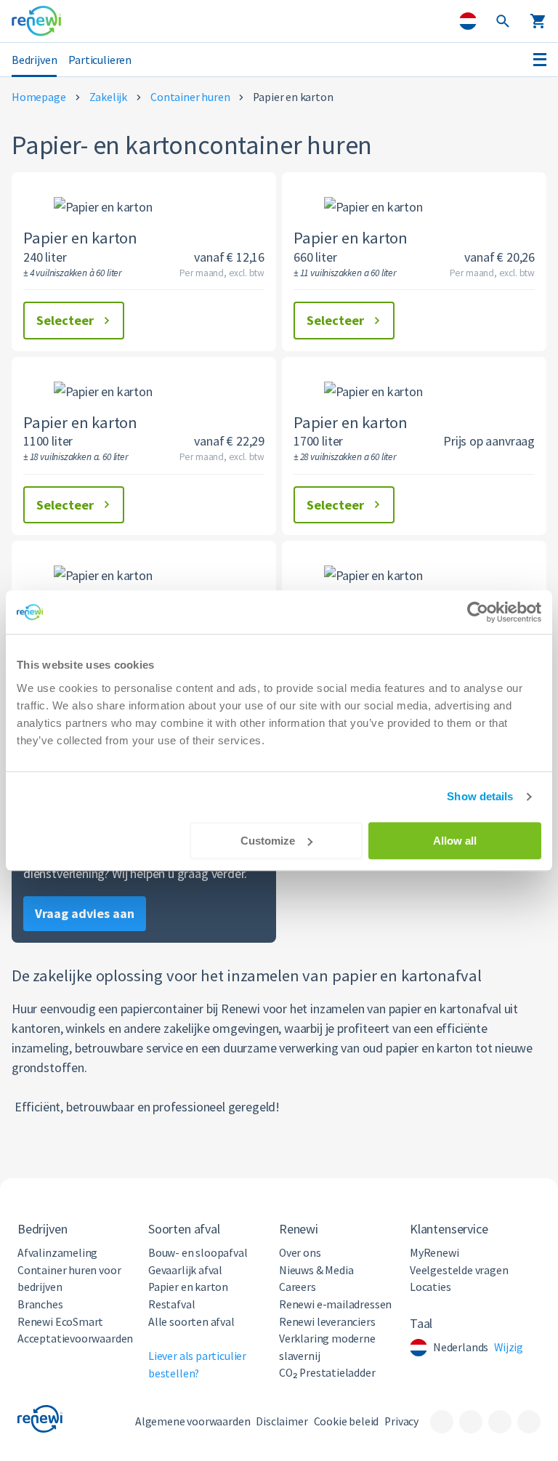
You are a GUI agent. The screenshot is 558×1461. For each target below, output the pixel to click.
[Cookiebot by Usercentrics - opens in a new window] (477, 612)
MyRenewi (434, 1253)
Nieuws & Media (316, 1270)
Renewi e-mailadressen (335, 1304)
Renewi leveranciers (327, 1322)
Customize (267, 840)
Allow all (455, 840)
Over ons (300, 1253)
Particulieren (100, 59)
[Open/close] (539, 59)
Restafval (171, 1304)
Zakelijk (108, 97)
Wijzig (508, 1347)
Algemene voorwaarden (192, 1421)
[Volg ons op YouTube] (529, 1421)
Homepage (39, 97)
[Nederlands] (467, 21)
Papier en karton (188, 1287)
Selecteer (65, 320)
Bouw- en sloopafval (198, 1253)
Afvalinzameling (57, 1253)
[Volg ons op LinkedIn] (470, 1421)
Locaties (430, 1287)
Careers (297, 1287)
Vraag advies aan (84, 913)
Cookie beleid (346, 1421)
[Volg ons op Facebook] (441, 1421)
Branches (40, 1304)
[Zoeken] (503, 21)
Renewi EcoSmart (60, 1322)
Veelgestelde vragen (459, 1270)
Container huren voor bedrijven (69, 1279)
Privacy (401, 1421)
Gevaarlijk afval (185, 1270)
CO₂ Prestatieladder (327, 1373)
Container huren (190, 97)
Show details (480, 796)
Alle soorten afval (191, 1322)
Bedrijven (34, 59)
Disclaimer (281, 1421)
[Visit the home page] (36, 21)
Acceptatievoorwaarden (75, 1338)
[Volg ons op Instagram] (500, 1421)
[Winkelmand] (537, 21)
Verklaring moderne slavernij (327, 1347)
